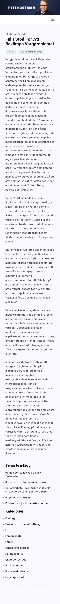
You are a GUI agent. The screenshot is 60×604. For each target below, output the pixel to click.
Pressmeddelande (16, 571)
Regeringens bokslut (18, 497)
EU (7, 530)
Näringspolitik (14, 553)
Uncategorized (14, 577)
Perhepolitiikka (14, 565)
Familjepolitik (13, 536)
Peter (11, 51)
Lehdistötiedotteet (17, 547)
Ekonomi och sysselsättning (23, 524)
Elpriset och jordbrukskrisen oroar (27, 503)
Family (9, 541)
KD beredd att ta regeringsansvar (26, 482)
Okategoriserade (15, 559)
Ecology (10, 518)
